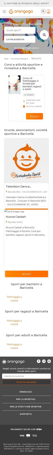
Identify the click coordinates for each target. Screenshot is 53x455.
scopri (26, 274)
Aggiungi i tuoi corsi (26, 48)
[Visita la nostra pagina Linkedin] (49, 361)
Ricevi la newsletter (26, 382)
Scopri (34, 116)
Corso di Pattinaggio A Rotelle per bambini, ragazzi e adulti (32, 84)
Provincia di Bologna (19, 59)
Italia (6, 59)
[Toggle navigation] (5, 11)
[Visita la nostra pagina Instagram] (44, 361)
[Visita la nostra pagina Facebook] (38, 361)
